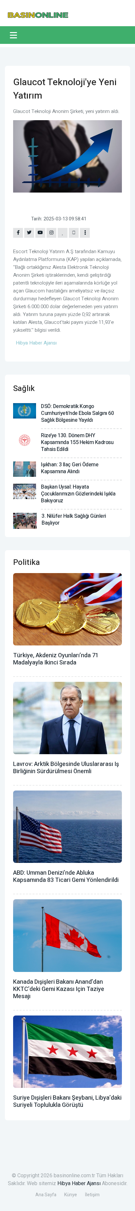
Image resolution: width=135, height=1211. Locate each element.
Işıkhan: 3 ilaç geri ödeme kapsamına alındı (69, 468)
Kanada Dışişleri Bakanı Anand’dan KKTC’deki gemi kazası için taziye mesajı (58, 989)
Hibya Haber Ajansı (79, 1183)
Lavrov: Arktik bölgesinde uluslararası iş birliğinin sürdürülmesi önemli (66, 768)
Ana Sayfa (45, 1194)
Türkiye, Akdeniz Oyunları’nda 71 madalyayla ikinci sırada (56, 659)
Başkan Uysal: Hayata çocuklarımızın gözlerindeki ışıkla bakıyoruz (78, 494)
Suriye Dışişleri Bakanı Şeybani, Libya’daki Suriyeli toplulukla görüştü (67, 1101)
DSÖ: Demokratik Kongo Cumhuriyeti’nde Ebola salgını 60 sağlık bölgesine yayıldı (77, 413)
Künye (70, 1194)
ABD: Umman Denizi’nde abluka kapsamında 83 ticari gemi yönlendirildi (66, 876)
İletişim (92, 1194)
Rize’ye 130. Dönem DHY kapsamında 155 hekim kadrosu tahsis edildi (77, 442)
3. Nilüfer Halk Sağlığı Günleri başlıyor (74, 519)
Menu (14, 35)
